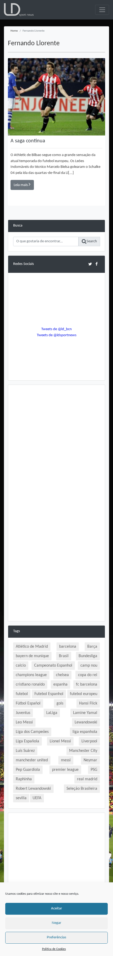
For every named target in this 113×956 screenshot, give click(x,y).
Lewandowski (86, 722)
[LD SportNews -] (19, 10)
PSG (94, 770)
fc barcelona (86, 684)
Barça (92, 647)
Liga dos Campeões (32, 732)
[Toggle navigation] (102, 10)
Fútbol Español (28, 703)
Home (14, 30)
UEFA (37, 798)
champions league (31, 675)
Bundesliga (88, 656)
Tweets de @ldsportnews (56, 335)
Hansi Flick (88, 703)
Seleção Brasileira (81, 789)
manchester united (32, 760)
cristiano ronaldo (30, 684)
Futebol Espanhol (48, 694)
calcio (21, 665)
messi (66, 760)
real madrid (87, 779)
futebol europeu (83, 694)
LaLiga (51, 713)
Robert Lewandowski (33, 789)
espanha (60, 684)
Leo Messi (24, 722)
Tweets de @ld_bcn (56, 329)
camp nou (88, 665)
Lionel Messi (60, 741)
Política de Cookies (54, 949)
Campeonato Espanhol (53, 665)
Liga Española (27, 741)
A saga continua (28, 141)
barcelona (67, 647)
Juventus (23, 713)
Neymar (90, 760)
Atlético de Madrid (32, 647)
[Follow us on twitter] (90, 264)
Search (91, 241)
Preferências (56, 937)
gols (59, 703)
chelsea (62, 675)
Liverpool (89, 741)
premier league (65, 770)
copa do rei (87, 675)
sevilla (21, 798)
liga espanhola (85, 732)
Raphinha (24, 779)
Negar (56, 923)
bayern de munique (32, 656)
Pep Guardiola (28, 770)
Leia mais (21, 185)
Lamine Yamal (85, 713)
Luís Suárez (25, 751)
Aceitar (56, 908)
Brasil (64, 656)
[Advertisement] (56, 446)
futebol (22, 694)
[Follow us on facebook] (96, 264)
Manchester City (83, 751)
